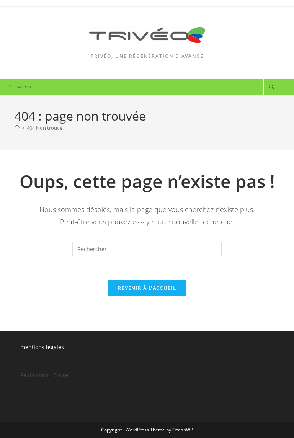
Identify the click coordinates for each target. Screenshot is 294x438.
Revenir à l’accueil (147, 287)
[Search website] (271, 87)
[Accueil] (17, 127)
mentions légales (42, 347)
